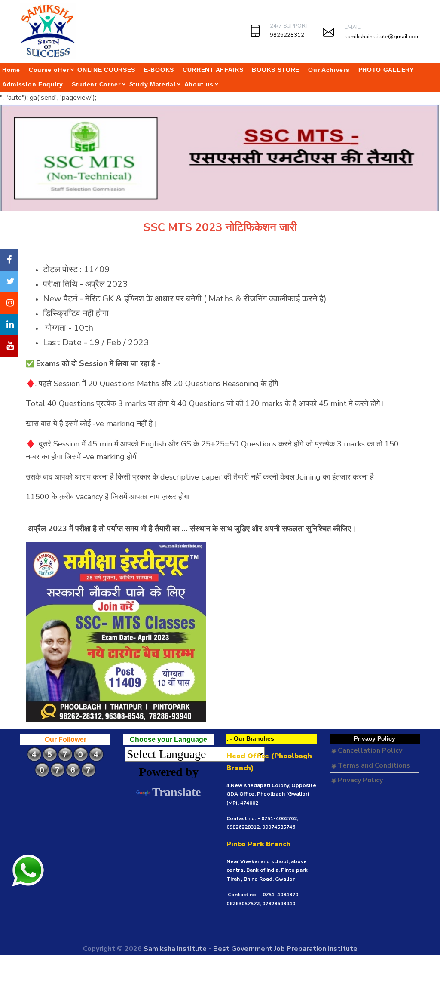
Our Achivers (328, 69)
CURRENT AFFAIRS (213, 69)
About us (199, 84)
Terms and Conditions (373, 765)
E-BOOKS (159, 69)
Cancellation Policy (369, 750)
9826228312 (287, 35)
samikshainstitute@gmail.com (382, 36)
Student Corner (96, 84)
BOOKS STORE (275, 69)
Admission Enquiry (32, 84)
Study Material (152, 84)
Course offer (49, 69)
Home (11, 69)
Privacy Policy (359, 780)
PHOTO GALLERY (386, 69)
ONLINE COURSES (106, 69)
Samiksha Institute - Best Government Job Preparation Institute (251, 948)
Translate (176, 792)
